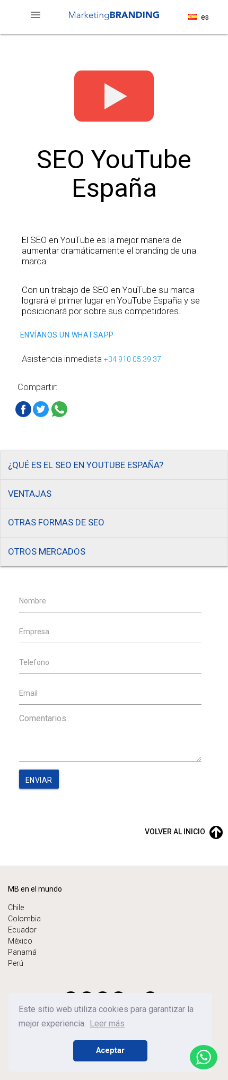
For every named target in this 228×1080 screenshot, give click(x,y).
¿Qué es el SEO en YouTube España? (85, 465)
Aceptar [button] (110, 1050)
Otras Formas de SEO (56, 522)
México (20, 941)
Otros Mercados (46, 551)
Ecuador (22, 930)
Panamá (22, 952)
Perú (15, 963)
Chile (16, 907)
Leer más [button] (107, 1023)
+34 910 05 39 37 (132, 359)
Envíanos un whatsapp (67, 335)
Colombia (24, 918)
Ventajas (29, 493)
